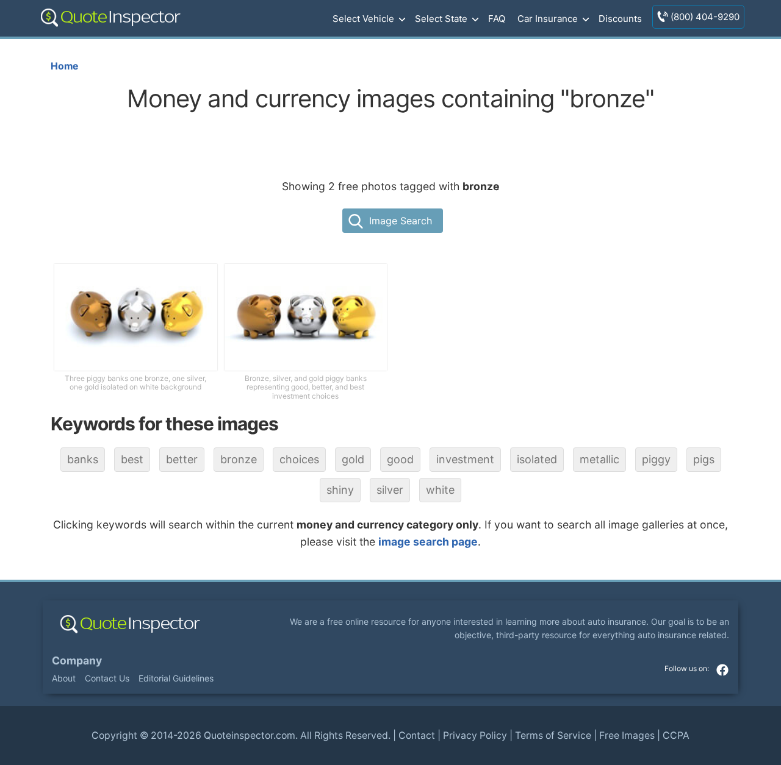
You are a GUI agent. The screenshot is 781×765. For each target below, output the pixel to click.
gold (353, 459)
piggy (656, 459)
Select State (441, 18)
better (182, 459)
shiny (340, 489)
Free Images (627, 735)
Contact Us (107, 678)
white (440, 489)
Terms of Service (553, 735)
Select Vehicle (363, 18)
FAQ (496, 18)
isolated (537, 459)
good (400, 459)
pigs (703, 459)
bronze (238, 459)
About (64, 678)
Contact (416, 735)
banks (82, 459)
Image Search (400, 221)
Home (64, 66)
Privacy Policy (475, 735)
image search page (428, 541)
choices (299, 459)
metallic (599, 459)
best (132, 459)
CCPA (676, 735)
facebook (722, 670)
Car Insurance (547, 18)
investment (465, 459)
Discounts (620, 18)
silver (389, 489)
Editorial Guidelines (176, 678)
